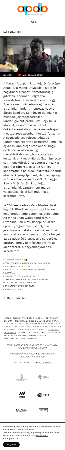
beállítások (42, 435)
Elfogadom (11, 444)
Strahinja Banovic (13, 260)
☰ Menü (32, 22)
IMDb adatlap (14, 298)
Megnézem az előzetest (33, 75)
